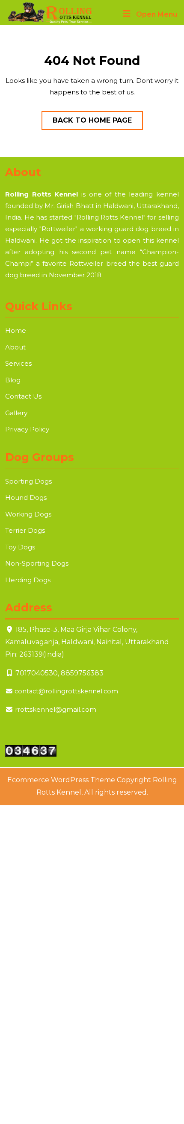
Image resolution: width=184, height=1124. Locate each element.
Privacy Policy (27, 429)
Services (18, 363)
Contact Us (23, 396)
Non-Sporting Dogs (36, 563)
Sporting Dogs (28, 481)
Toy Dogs (20, 547)
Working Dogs (28, 514)
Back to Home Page (98, 123)
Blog (13, 380)
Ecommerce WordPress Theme (61, 780)
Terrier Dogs (25, 530)
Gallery (16, 413)
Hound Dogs (26, 497)
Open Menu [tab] (156, 15)
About (15, 347)
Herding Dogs (27, 580)
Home (15, 330)
